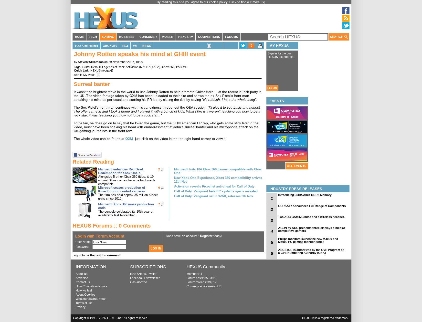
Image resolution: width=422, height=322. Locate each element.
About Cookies (85, 294)
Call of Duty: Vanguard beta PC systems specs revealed (216, 191)
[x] (263, 2)
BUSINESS (126, 37)
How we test (84, 290)
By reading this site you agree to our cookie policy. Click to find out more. (209, 2)
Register (206, 236)
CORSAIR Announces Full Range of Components (312, 206)
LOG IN (272, 88)
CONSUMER (148, 37)
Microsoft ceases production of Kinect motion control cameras (121, 189)
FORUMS (231, 37)
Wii (135, 46)
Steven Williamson (91, 62)
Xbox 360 (110, 46)
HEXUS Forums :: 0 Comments (112, 226)
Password (82, 247)
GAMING (108, 37)
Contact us (83, 282)
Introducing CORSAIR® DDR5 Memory (305, 195)
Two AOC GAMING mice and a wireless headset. (311, 217)
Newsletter (153, 278)
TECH (93, 37)
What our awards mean (91, 299)
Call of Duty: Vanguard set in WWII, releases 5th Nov (213, 196)
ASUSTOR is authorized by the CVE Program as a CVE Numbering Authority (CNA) (311, 251)
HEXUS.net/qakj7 (102, 70)
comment (113, 255)
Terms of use (84, 303)
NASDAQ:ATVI (149, 67)
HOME (79, 37)
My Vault (89, 75)
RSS (133, 274)
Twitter (152, 274)
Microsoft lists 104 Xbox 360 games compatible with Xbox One (218, 171)
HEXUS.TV (185, 37)
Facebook (136, 278)
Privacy (80, 307)
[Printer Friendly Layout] (260, 47)
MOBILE (167, 37)
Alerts (142, 274)
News (146, 46)
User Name (83, 242)
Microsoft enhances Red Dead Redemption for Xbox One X (120, 171)
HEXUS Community (206, 266)
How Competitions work (91, 286)
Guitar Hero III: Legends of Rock (103, 67)
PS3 (125, 46)
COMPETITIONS (209, 37)
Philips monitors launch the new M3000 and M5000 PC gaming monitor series (308, 240)
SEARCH (337, 37)
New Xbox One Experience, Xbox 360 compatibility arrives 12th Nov (218, 179)
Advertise (82, 278)
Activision (132, 67)
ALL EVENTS (296, 166)
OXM (129, 139)
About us (81, 274)
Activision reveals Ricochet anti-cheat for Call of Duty (214, 186)
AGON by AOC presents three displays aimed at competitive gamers (311, 229)
